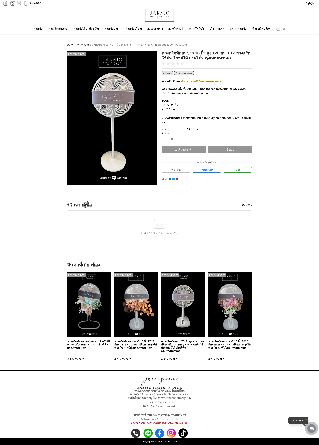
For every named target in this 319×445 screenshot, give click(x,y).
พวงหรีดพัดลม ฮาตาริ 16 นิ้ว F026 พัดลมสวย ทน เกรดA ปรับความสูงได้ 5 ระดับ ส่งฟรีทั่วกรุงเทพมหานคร (229, 345)
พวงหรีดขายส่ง (176, 28)
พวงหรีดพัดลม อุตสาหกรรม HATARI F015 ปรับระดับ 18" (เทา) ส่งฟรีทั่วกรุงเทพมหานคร (88, 345)
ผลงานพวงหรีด (238, 28)
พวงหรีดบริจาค (133, 28)
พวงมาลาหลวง (155, 28)
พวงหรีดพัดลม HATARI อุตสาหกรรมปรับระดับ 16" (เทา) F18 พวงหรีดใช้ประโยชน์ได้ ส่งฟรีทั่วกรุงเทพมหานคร (182, 346)
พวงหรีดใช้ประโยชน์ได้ (86, 28)
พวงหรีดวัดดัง (196, 28)
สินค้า (70, 45)
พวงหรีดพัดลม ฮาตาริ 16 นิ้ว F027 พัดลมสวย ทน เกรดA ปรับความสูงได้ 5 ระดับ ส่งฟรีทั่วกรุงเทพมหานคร (135, 345)
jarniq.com (171, 441)
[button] (310, 3)
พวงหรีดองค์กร (112, 28)
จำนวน (165, 133)
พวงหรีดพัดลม (84, 45)
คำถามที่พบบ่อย (261, 28)
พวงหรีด (38, 28)
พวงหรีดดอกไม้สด (58, 28)
